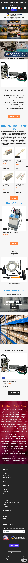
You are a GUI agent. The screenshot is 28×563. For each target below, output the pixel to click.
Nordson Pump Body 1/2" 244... (7, 161)
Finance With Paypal (7, 500)
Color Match (5, 495)
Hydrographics (6, 481)
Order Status (5, 498)
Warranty (5, 504)
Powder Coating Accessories (14, 283)
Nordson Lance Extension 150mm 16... (19, 161)
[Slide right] (27, 166)
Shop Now (14, 307)
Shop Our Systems (14, 116)
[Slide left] (1, 166)
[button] (2, 14)
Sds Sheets (5, 506)
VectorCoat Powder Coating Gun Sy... (10, 381)
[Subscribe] (23, 531)
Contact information (21, 560)
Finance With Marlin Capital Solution (11, 502)
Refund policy (21, 556)
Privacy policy (21, 558)
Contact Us (5, 491)
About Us (5, 489)
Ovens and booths (7, 477)
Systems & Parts (6, 475)
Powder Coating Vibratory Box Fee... (11, 232)
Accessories (5, 479)
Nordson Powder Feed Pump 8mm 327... (6, 186)
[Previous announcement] (2, 18)
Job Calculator (6, 497)
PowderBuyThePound (6, 558)
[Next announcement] (25, 18)
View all (14, 198)
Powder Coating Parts (14, 393)
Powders (5, 473)
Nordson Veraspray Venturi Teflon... (20, 185)
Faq (3, 493)
